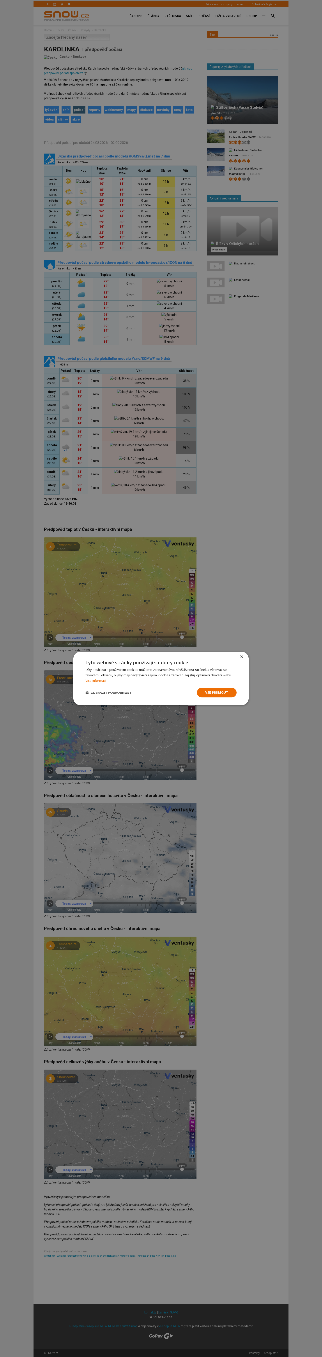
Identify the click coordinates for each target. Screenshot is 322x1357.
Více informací (95, 680)
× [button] (241, 657)
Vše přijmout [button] (216, 692)
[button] (109, 692)
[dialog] (161, 678)
